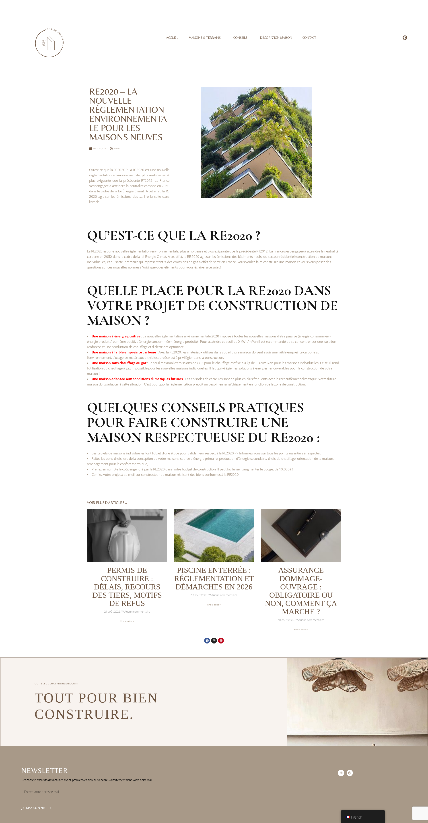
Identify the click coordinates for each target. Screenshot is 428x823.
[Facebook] (207, 640)
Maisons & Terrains (205, 37)
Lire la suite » (127, 621)
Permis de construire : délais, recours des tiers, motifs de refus (127, 587)
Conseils (240, 37)
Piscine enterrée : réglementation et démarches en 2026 (214, 578)
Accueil (172, 37)
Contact (309, 37)
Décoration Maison (276, 37)
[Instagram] (214, 640)
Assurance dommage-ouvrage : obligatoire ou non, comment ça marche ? (301, 591)
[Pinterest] (405, 37)
